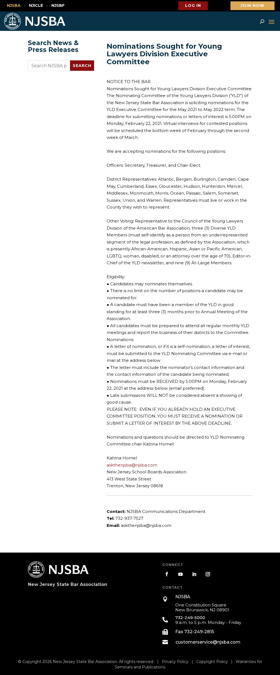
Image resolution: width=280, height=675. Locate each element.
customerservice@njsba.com (208, 642)
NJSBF (58, 6)
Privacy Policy (175, 661)
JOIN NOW (252, 5)
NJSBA (14, 6)
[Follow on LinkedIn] (194, 574)
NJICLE (36, 6)
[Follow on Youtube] (180, 574)
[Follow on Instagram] (207, 574)
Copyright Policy (212, 661)
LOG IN (193, 5)
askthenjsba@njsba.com (132, 465)
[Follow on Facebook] (166, 574)
